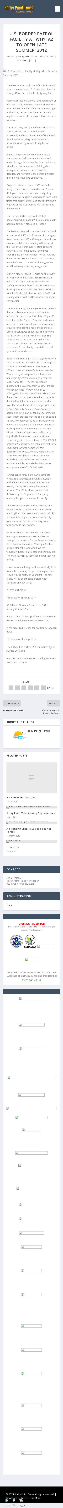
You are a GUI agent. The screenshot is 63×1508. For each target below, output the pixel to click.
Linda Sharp (22, 60)
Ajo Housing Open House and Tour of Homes (28, 830)
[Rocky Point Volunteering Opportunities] (31, 807)
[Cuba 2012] (31, 841)
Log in (9, 905)
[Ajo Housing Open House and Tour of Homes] (31, 823)
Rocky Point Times (27, 56)
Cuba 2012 (12, 847)
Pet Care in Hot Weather (21, 797)
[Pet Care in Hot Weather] (31, 777)
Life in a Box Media (31, 1498)
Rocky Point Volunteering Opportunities (30, 813)
